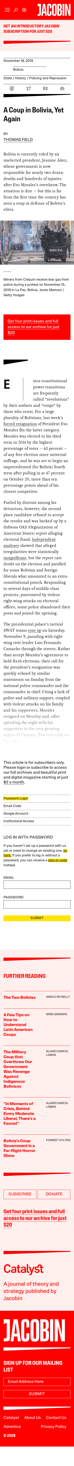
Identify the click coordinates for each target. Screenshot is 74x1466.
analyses (11, 545)
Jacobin (51, 26)
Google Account (15, 813)
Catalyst (11, 1418)
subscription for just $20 (27, 32)
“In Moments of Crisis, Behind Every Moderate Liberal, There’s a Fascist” (19, 1114)
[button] (7, 9)
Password (13, 897)
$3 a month (13, 782)
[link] (24, 9)
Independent (44, 539)
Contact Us (56, 1418)
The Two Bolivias (19, 998)
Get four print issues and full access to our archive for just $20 (33, 327)
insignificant (14, 558)
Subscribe (19, 1194)
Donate (54, 1194)
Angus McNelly (58, 997)
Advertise (12, 1427)
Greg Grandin (56, 1014)
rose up (34, 630)
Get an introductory (23, 26)
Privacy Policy (53, 1427)
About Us (32, 1418)
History (20, 78)
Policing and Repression (48, 78)
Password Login (15, 798)
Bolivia (18, 69)
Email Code (12, 806)
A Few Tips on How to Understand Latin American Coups (18, 1025)
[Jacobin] (54, 9)
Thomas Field (18, 140)
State (7, 78)
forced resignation (20, 424)
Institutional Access (18, 821)
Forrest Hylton (58, 1140)
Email (8, 878)
